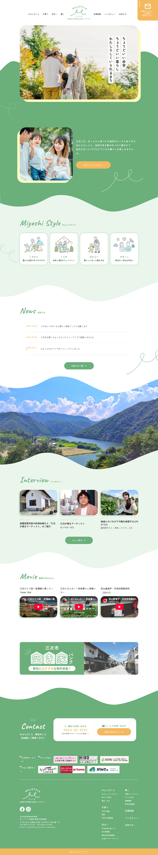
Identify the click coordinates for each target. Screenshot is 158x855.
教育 (103, 814)
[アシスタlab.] (44, 759)
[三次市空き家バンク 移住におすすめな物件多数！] (79, 658)
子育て (45, 14)
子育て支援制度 (107, 818)
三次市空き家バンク (109, 828)
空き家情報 (106, 832)
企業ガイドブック (131, 794)
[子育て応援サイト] (65, 759)
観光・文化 (106, 801)
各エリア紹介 (106, 797)
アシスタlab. (129, 797)
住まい (54, 14)
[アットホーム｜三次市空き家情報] (72, 769)
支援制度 (97, 14)
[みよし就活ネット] (28, 769)
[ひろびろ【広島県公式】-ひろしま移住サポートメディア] (89, 759)
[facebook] (22, 809)
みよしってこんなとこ (110, 794)
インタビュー (110, 14)
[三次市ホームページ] (28, 759)
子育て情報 (106, 811)
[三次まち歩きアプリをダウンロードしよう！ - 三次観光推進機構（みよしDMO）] (48, 769)
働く (62, 14)
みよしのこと (33, 14)
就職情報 (128, 801)
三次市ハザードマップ (110, 838)
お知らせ (122, 14)
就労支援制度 (130, 804)
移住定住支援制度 (108, 835)
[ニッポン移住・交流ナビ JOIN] (114, 759)
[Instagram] (28, 809)
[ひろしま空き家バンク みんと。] (103, 769)
